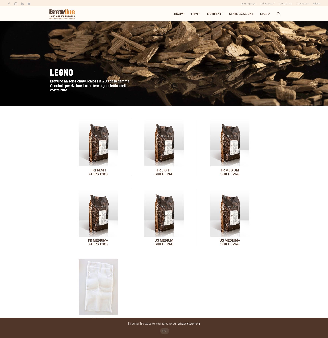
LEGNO (265, 14)
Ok (164, 331)
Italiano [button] (316, 3)
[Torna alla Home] (62, 13)
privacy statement (188, 323)
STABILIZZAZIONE (241, 14)
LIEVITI (195, 14)
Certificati (286, 3)
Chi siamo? (267, 3)
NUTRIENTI (214, 14)
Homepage (248, 3)
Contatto (303, 3)
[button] (278, 13)
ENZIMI (179, 14)
